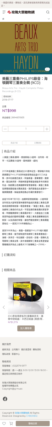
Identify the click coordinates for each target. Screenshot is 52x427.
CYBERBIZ (31, 416)
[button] (48, 307)
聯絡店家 (32, 423)
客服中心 (16, 354)
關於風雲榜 (26, 349)
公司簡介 (16, 349)
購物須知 (37, 349)
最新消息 (6, 349)
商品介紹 (14, 143)
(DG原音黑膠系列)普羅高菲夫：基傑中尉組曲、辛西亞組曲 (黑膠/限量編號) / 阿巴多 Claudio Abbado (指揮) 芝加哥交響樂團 (26, 318)
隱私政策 (6, 354)
